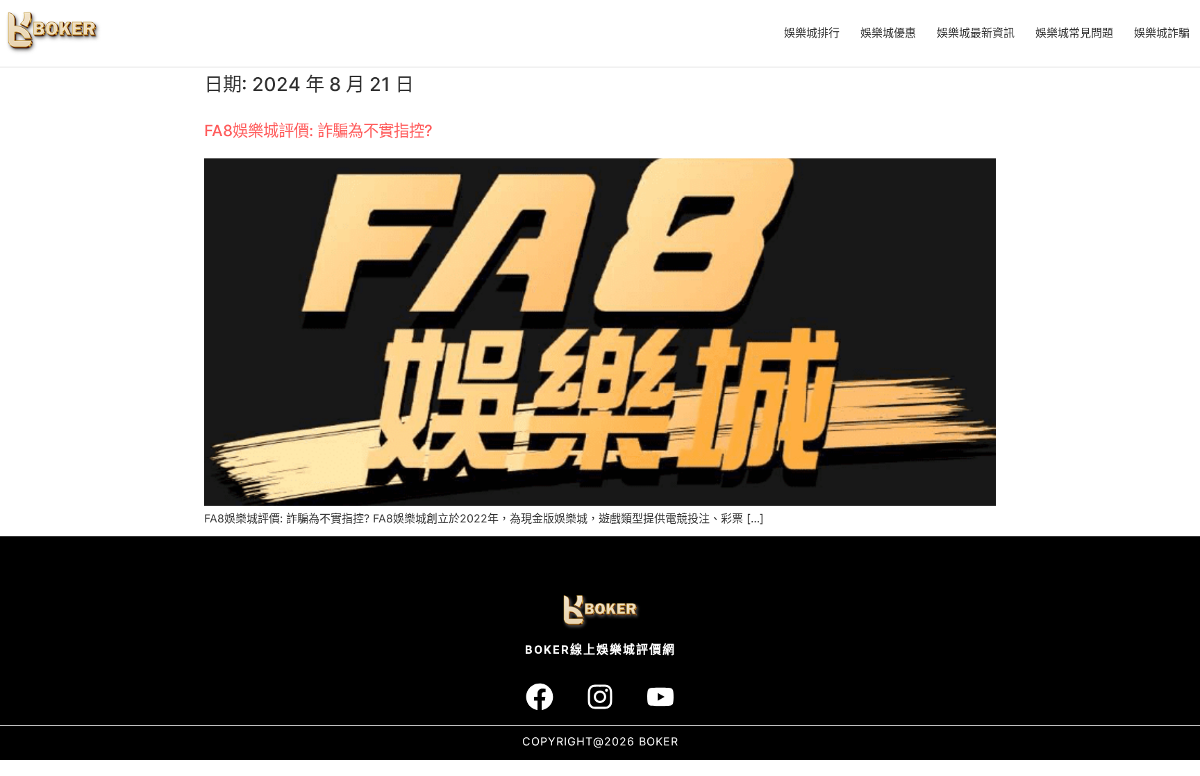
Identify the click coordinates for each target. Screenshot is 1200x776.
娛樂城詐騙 (1162, 33)
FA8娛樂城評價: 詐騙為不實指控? (318, 130)
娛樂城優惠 (888, 33)
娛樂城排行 (812, 33)
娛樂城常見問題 (1074, 33)
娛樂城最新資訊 (976, 33)
